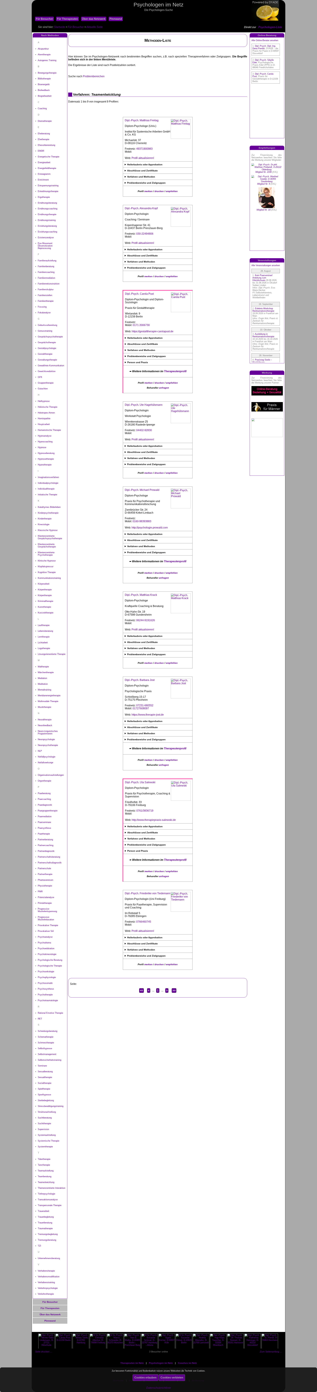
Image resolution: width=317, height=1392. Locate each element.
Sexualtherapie (45, 1077)
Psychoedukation (46, 948)
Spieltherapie (44, 1089)
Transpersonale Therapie (49, 1205)
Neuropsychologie (46, 739)
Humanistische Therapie (49, 430)
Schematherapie (45, 1037)
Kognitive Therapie (47, 572)
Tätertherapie (44, 1159)
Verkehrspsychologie (48, 1288)
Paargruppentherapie (47, 810)
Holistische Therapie (47, 407)
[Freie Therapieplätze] (33, 15)
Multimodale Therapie (48, 701)
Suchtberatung (45, 1117)
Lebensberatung (45, 631)
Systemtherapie (45, 1146)
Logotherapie (44, 648)
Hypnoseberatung (46, 453)
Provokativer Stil (46, 931)
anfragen (164, 387)
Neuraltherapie (45, 719)
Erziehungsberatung (47, 226)
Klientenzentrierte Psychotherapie (46, 553)
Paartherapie (44, 834)
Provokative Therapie (48, 925)
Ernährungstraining (47, 220)
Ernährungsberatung (47, 203)
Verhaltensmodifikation (48, 1276)
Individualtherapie (46, 489)
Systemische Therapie (48, 1141)
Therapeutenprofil (175, 371)
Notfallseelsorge (45, 762)
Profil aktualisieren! (143, 158)
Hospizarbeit (44, 424)
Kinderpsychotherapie (48, 513)
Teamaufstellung (45, 1170)
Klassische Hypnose (47, 530)
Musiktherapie (44, 707)
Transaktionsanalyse (48, 1199)
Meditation (43, 684)
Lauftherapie (44, 625)
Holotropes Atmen (46, 412)
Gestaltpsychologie (47, 348)
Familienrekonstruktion (48, 283)
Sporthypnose (44, 1094)
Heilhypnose (44, 401)
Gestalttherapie (45, 354)
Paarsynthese (44, 828)
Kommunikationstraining (49, 578)
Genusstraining (45, 331)
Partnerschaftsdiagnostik (50, 862)
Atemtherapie (44, 54)
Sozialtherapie (44, 1083)
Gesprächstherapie (47, 342)
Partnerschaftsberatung (49, 857)
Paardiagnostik (45, 805)
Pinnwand (115, 18)
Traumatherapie (45, 1228)
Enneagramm (44, 174)
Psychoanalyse (45, 937)
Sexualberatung (45, 1071)
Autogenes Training (47, 60)
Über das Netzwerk (94, 18)
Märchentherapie (46, 672)
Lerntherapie (44, 637)
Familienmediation (46, 278)
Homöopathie (44, 418)
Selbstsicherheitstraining (49, 1060)
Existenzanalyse (46, 237)
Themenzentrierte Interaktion (51, 1188)
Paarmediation (45, 816)
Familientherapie (45, 301)
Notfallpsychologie (46, 756)
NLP (40, 751)
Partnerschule (44, 868)
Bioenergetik (44, 84)
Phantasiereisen (45, 880)
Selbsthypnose (45, 1048)
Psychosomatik (45, 983)
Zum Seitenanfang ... (271, 1351)
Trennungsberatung (47, 1240)
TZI (39, 1246)
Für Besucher (44, 18)
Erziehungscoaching (47, 231)
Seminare (42, 1065)
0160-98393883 (142, 521)
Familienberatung (46, 266)
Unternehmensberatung (49, 1258)
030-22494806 (144, 233)
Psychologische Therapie (50, 966)
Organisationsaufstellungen (51, 775)
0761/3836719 (144, 810)
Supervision (43, 1129)
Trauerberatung (45, 1222)
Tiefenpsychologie (46, 1194)
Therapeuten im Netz (132, 1363)
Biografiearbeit (45, 96)
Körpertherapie (45, 589)
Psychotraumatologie (48, 1000)
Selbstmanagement (47, 1054)
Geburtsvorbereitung (47, 325)
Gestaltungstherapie (47, 360)
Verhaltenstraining (46, 1282)
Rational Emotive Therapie (50, 1013)
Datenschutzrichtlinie (158, 1387)
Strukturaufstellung (47, 1112)
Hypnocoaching (45, 441)
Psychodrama (44, 942)
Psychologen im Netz (161, 1363)
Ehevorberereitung (46, 145)
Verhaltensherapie (46, 1271)
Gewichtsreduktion (46, 371)
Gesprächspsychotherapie (50, 336)
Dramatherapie (45, 121)
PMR (40, 891)
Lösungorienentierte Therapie (51, 654)
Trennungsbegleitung (48, 1234)
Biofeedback (44, 90)
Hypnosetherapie (46, 459)
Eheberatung (44, 133)
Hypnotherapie (45, 464)
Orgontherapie (44, 781)
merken (148, 191)
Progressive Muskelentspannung (47, 910)
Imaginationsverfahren (48, 477)
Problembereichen (94, 76)
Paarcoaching (44, 799)
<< (141, 990)
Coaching (42, 108)
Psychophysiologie (47, 977)
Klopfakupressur (45, 566)
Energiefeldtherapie (47, 168)
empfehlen (172, 191)
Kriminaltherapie (45, 601)
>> (174, 990)
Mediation (42, 678)
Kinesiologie (43, 524)
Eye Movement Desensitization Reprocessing (45, 245)
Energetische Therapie (48, 156)
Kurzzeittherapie (45, 612)
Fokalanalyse (44, 312)
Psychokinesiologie (47, 954)
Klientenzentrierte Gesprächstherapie (47, 545)
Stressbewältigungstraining (50, 1106)
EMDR (41, 151)
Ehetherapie (43, 139)
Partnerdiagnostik (46, 851)
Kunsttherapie (44, 607)
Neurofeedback (45, 725)
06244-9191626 (145, 620)
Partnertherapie (45, 874)
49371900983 (144, 148)
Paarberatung (44, 793)
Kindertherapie (45, 518)
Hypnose (42, 447)
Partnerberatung (45, 839)
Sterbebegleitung (46, 1100)
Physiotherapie (45, 885)
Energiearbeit (44, 162)
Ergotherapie (44, 197)
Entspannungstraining (48, 185)
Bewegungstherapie (47, 73)
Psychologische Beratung (50, 960)
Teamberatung (44, 1176)
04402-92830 (144, 430)
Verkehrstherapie (46, 1294)
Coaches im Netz (187, 1363)
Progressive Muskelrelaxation (46, 918)
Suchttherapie (44, 1123)
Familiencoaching (46, 272)
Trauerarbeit (43, 1211)
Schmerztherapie (46, 1042)
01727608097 (141, 708)
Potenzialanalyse (46, 897)
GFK (40, 377)
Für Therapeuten (67, 18)
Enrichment (43, 180)
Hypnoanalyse (44, 436)
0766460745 (143, 921)
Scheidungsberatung (47, 1031)
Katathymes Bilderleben (49, 507)
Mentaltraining (44, 689)
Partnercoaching (45, 845)
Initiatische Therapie (47, 494)
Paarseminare (44, 822)
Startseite (59, 27)
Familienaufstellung (47, 260)
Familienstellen (45, 295)
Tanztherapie (44, 1165)
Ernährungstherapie (47, 214)
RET (40, 1018)
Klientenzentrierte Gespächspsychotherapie (50, 537)
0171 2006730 (141, 325)
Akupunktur (43, 49)
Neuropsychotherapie (48, 745)
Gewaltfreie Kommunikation (51, 365)
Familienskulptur (45, 289)
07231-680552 (144, 705)
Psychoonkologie (46, 971)
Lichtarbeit (43, 642)
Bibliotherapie (44, 78)
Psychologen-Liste (270, 27)
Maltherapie (43, 666)
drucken (159, 191)
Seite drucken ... (43, 1351)
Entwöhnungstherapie (48, 191)
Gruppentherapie (45, 383)
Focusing (42, 307)
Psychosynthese (46, 989)
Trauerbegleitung (46, 1217)
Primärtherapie (45, 903)
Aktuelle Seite (94, 27)
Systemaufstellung (47, 1135)
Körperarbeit (43, 584)
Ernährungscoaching (47, 208)
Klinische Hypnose (47, 560)
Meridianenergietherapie (49, 695)
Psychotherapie (45, 994)
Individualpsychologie (48, 483)
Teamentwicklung (46, 1182)
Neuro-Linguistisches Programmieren (48, 732)
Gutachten (43, 388)
